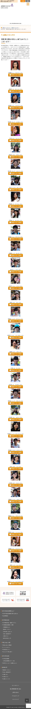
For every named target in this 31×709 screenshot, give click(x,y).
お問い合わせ (15, 692)
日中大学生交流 (5, 656)
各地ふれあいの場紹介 (7, 645)
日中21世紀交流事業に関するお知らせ (10, 613)
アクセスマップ (15, 696)
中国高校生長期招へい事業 (8, 624)
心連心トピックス (6, 678)
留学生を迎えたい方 (7, 638)
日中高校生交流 (5, 620)
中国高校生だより (6, 627)
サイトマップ (15, 699)
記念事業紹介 (5, 615)
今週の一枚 (5, 674)
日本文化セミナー (6, 649)
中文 (28, 1)
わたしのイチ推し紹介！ (8, 651)
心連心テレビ (5, 636)
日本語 (22, 1)
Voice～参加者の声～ (7, 633)
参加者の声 (4, 667)
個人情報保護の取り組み (15, 689)
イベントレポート (6, 647)
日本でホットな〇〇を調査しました (10, 663)
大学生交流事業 (6, 658)
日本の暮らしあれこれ (7, 631)
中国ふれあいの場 (6, 642)
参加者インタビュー (7, 629)
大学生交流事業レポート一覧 (8, 660)
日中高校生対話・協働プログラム (9, 622)
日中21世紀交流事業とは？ (8, 611)
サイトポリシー (15, 685)
